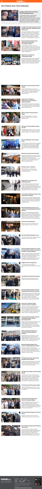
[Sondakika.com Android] (38, 482)
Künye (10, 482)
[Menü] (2, 1)
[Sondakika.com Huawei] (38, 484)
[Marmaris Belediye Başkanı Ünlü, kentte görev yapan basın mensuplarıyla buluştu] (10, 46)
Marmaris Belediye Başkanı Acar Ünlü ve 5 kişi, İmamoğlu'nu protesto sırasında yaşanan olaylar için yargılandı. (31, 388)
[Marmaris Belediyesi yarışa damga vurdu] (10, 145)
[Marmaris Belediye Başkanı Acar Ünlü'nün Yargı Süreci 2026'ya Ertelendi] (10, 336)
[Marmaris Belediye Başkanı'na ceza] (10, 240)
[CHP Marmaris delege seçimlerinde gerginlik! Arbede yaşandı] (10, 363)
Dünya (25, 478)
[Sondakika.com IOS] (38, 479)
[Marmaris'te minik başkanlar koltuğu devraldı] (10, 131)
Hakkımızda (2, 482)
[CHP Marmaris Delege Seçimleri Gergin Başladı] (10, 377)
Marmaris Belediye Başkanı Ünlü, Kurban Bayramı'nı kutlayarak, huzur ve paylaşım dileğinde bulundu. (29, 117)
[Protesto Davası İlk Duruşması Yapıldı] (10, 390)
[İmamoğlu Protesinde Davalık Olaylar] (10, 281)
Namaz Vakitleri (21, 481)
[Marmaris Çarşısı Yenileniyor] (10, 172)
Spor (20, 480)
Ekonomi (16, 480)
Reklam (6, 482)
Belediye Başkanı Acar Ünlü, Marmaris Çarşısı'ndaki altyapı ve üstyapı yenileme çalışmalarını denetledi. (29, 170)
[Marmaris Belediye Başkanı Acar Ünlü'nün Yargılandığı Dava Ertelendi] (10, 350)
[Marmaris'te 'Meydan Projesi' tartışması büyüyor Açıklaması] (10, 309)
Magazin (24, 480)
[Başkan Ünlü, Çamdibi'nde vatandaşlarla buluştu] (10, 60)
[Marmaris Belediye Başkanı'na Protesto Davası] (10, 417)
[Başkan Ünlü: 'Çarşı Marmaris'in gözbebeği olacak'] (10, 186)
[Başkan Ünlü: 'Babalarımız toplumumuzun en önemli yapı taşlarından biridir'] (10, 104)
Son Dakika (17, 478)
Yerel (28, 480)
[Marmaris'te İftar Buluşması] (10, 227)
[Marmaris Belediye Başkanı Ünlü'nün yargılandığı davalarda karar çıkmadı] (10, 295)
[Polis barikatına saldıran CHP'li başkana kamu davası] (10, 431)
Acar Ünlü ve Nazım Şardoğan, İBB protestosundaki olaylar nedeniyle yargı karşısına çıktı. (31, 265)
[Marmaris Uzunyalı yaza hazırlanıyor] (10, 159)
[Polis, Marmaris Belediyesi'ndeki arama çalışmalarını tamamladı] (10, 199)
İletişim (8, 482)
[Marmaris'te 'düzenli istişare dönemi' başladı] (10, 91)
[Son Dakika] (21, 1)
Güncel (21, 478)
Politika (16, 481)
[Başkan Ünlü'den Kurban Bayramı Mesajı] (10, 118)
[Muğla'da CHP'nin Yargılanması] (10, 268)
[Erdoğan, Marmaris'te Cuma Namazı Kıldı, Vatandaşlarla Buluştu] (9, 17)
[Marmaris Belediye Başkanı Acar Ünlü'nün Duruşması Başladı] (10, 404)
